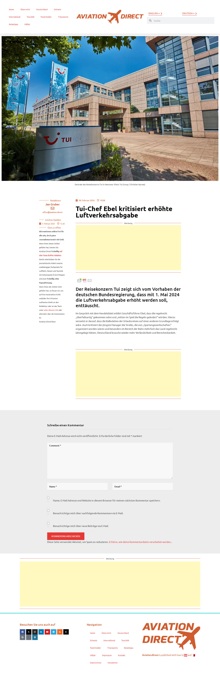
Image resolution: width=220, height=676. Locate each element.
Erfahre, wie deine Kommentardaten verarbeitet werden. (140, 541)
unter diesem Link (51, 310)
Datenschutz (95, 662)
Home (11, 9)
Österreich (25, 9)
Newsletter (113, 662)
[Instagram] (35, 632)
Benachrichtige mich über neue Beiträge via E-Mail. (81, 525)
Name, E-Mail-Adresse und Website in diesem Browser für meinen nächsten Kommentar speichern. (107, 500)
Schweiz (57, 9)
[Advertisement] (128, 247)
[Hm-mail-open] (29, 637)
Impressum (107, 655)
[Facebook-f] (22, 632)
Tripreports (63, 16)
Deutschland (42, 9)
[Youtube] (47, 632)
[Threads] (66, 632)
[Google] (22, 637)
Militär (27, 24)
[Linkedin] (41, 632)
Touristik (30, 16)
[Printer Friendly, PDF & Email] (84, 280)
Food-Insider (46, 16)
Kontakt (121, 655)
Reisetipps (13, 24)
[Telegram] (53, 632)
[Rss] (60, 632)
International (14, 16)
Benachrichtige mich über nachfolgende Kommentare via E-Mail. (88, 513)
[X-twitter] (29, 632)
